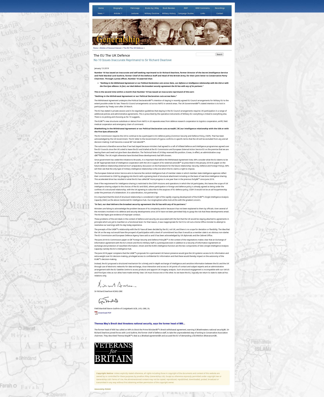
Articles (117, 13)
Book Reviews (169, 8)
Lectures (135, 13)
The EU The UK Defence (133, 48)
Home (101, 8)
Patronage (134, 8)
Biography (118, 8)
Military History (169, 13)
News (100, 13)
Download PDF (104, 312)
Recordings (220, 8)
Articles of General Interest (110, 48)
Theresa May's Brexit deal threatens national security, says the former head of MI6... (139, 323)
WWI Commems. (202, 8)
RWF (186, 8)
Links (202, 13)
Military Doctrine (152, 13)
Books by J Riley (152, 8)
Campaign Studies (186, 13)
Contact (219, 13)
